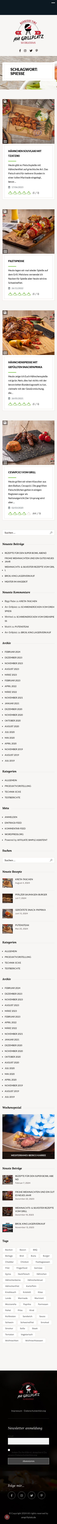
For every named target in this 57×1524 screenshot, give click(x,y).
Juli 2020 (10, 732)
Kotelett (27, 1292)
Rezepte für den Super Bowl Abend (26, 553)
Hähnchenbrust (35, 1280)
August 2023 (12, 669)
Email (10, 1436)
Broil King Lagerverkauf (20, 575)
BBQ (35, 1249)
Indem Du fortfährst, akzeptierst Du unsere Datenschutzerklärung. (27, 1453)
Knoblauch (10, 1292)
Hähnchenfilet (12, 1286)
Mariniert (39, 1298)
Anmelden (11, 817)
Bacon (23, 1249)
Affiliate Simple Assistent (32, 840)
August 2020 (12, 726)
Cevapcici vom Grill (22, 472)
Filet (7, 1268)
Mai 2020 (10, 737)
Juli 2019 (10, 760)
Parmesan (43, 1304)
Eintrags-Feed (13, 822)
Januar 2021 (12, 703)
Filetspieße (16, 260)
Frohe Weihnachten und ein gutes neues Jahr (29, 560)
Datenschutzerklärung (35, 1410)
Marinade (23, 1298)
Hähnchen (42, 1274)
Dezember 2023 (13, 657)
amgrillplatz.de (28, 1517)
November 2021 (14, 697)
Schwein (9, 1322)
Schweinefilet (27, 1322)
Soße (22, 1328)
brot (22, 1256)
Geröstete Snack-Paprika (30, 909)
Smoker (9, 1328)
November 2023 (14, 663)
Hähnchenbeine (13, 1280)
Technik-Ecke (13, 791)
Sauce (42, 1316)
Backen (9, 1249)
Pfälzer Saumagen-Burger (31, 894)
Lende (8, 1298)
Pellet (8, 1310)
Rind (31, 1310)
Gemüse (38, 1268)
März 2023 (11, 674)
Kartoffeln (31, 1286)
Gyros (8, 1274)
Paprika (27, 1304)
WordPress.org (14, 834)
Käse (40, 1292)
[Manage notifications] (7, 1517)
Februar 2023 (12, 680)
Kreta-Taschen (28, 601)
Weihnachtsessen (34, 1340)
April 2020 (10, 743)
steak (35, 1328)
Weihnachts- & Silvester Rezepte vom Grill (29, 568)
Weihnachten (11, 1340)
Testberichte (12, 797)
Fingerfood (21, 1268)
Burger (46, 1256)
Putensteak (22, 626)
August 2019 (12, 755)
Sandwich (27, 1316)
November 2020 (14, 714)
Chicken (25, 1262)
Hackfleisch (24, 1274)
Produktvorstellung (18, 786)
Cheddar (9, 1262)
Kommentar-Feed (15, 828)
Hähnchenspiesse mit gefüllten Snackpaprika (25, 365)
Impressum (16, 1410)
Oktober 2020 (13, 720)
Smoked (45, 1322)
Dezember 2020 (13, 709)
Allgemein (11, 780)
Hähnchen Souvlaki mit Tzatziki (24, 153)
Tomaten (9, 1334)
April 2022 (10, 686)
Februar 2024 (12, 651)
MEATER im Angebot (16, 581)
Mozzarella (10, 1304)
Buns (33, 1256)
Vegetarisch (27, 1334)
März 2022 (11, 692)
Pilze (20, 1310)
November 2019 (14, 749)
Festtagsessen (43, 1262)
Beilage (9, 1256)
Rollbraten (10, 1316)
